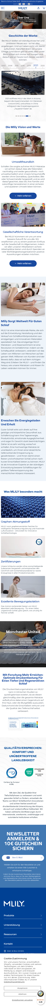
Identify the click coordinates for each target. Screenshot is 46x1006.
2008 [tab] (10, 66)
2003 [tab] (3, 66)
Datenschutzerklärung (14, 982)
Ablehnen (22, 994)
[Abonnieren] (41, 858)
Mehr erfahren (24, 196)
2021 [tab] (35, 66)
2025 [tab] (42, 65)
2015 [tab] (16, 66)
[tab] (16, 116)
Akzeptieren (22, 988)
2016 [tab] (23, 66)
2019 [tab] (29, 66)
